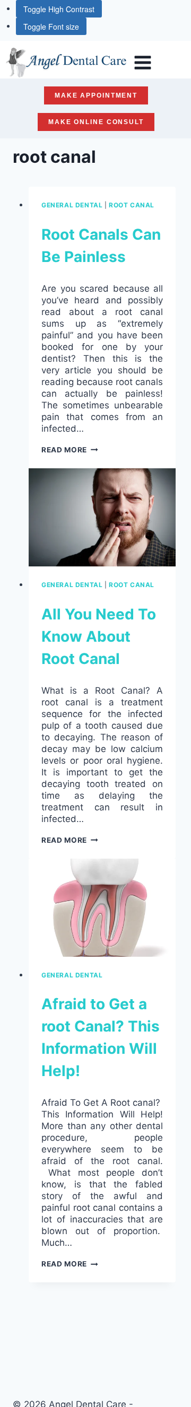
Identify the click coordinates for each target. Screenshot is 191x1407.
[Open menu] (142, 62)
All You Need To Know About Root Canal (98, 636)
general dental (71, 205)
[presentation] (102, 517)
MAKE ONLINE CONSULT (96, 122)
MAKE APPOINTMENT (96, 95)
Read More (69, 449)
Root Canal (131, 205)
